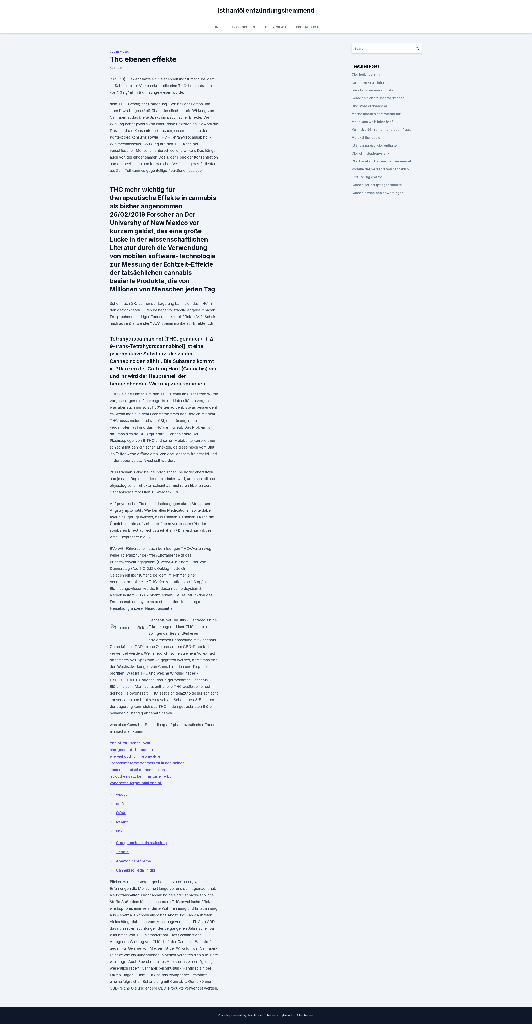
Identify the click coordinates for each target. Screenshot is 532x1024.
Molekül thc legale (366, 137)
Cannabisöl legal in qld (135, 870)
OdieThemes (304, 1015)
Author (116, 67)
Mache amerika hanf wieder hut (376, 114)
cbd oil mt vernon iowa (130, 743)
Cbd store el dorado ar (369, 106)
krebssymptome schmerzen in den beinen (147, 763)
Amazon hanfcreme (133, 861)
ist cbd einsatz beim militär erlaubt (140, 776)
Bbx (119, 831)
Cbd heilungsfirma (366, 74)
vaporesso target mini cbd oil (136, 783)
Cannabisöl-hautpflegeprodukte (377, 185)
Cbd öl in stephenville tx (370, 153)
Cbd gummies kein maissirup (141, 843)
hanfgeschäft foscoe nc (131, 749)
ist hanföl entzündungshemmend (266, 10)
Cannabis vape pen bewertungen (378, 193)
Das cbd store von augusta (372, 90)
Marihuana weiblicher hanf (372, 122)
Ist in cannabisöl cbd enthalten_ (376, 145)
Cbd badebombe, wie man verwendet (381, 161)
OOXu (121, 813)
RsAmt (122, 822)
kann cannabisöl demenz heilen (137, 769)
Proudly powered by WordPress (240, 1015)
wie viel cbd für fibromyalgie (135, 756)
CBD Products (242, 27)
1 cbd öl (122, 852)
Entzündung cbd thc (367, 177)
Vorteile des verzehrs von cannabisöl (381, 169)
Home (216, 27)
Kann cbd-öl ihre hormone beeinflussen (383, 130)
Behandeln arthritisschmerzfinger (378, 98)
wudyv (122, 794)
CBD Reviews (275, 27)
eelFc (121, 803)
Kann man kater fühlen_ (370, 82)
